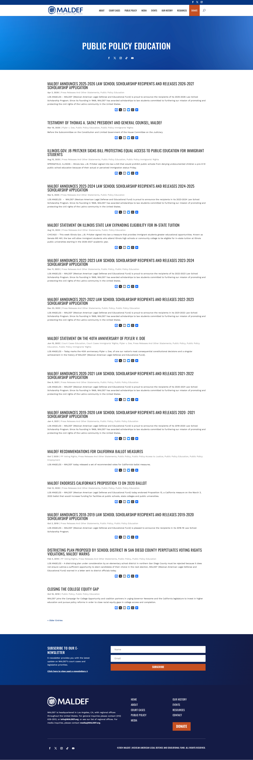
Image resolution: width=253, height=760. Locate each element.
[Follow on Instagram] (120, 58)
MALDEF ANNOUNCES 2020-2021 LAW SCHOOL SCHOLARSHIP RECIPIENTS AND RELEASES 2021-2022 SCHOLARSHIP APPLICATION (120, 375)
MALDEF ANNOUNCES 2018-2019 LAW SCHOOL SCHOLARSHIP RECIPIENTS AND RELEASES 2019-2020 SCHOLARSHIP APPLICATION (120, 516)
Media (144, 10)
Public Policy (131, 10)
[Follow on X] (114, 58)
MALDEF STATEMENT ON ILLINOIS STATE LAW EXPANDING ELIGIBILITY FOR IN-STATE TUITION (113, 225)
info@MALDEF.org (69, 719)
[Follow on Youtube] (132, 58)
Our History (167, 10)
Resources (182, 10)
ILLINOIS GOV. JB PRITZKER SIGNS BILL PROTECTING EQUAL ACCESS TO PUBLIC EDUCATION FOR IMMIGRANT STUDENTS (125, 152)
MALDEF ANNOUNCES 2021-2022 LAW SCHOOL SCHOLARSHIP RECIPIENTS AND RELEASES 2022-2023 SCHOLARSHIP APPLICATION (120, 301)
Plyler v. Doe (68, 127)
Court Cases (114, 10)
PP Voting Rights (69, 456)
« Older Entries (55, 620)
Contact (177, 715)
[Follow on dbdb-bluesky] (138, 58)
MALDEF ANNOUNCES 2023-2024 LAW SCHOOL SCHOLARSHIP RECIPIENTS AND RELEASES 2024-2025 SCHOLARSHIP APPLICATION (120, 188)
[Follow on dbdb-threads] (144, 58)
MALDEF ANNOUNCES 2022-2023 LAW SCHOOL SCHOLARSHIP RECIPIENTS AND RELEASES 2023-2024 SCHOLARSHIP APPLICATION (120, 262)
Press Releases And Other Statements (80, 92)
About (101, 10)
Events (154, 10)
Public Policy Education (112, 92)
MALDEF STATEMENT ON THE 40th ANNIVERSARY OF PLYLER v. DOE (96, 338)
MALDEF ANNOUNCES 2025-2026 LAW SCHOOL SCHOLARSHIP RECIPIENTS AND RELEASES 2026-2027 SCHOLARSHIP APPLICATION (120, 85)
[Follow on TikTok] (126, 58)
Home (134, 699)
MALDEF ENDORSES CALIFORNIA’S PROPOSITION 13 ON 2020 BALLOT (97, 483)
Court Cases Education (73, 343)
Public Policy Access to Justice (147, 456)
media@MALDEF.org (90, 723)
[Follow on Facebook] (109, 58)
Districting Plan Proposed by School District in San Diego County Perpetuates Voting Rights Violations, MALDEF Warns (124, 552)
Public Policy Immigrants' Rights (117, 127)
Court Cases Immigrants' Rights (102, 343)
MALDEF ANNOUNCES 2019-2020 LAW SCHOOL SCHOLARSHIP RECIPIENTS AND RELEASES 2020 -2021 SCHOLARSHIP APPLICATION (121, 414)
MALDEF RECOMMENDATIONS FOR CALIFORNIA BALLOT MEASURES (95, 451)
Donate (194, 10)
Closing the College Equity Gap (73, 589)
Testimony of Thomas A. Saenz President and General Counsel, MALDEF (104, 122)
